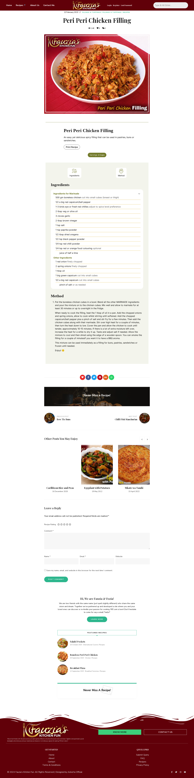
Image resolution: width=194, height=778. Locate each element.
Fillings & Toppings (91, 12)
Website (118, 556)
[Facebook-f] (172, 772)
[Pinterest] (100, 377)
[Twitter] (94, 377)
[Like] (82, 377)
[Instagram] (180, 772)
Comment (48, 531)
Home (9, 5)
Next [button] (147, 439)
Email (83, 556)
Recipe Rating (50, 524)
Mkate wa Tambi (134, 487)
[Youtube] (185, 772)
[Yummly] (105, 377)
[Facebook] (88, 377)
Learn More (97, 619)
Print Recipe (72, 147)
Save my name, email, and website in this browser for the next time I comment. (79, 570)
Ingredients (74, 175)
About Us (34, 5)
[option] (60, 469)
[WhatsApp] (111, 377)
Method (121, 175)
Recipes (19, 5)
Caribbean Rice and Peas (60, 487)
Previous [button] (142, 439)
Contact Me (49, 5)
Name (47, 556)
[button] (139, 193)
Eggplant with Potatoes (97, 487)
